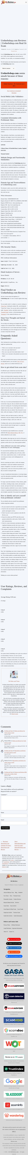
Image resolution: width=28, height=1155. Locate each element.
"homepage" (3, 314)
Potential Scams (14, 51)
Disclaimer (14, 92)
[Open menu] (26, 2)
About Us (4, 866)
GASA (12, 860)
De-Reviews (14, 881)
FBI (19, 432)
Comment (4, 794)
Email (2, 820)
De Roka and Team (8, 731)
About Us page (14, 713)
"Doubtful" (6, 310)
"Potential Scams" (5, 312)
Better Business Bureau (13, 432)
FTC (22, 432)
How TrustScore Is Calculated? (14, 90)
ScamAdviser (6, 861)
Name (2, 812)
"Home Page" (4, 306)
